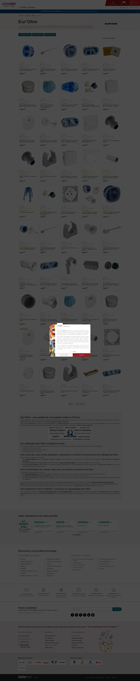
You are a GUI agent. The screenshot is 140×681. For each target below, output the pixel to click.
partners (65, 330)
